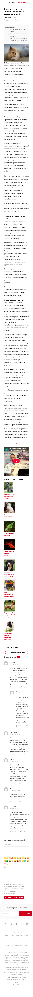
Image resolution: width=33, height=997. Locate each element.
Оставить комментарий (16, 652)
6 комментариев (12, 648)
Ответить (13, 687)
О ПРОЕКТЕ (11, 930)
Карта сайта (16, 984)
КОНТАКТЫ (21, 930)
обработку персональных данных (14, 889)
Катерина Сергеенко (16, 444)
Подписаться (26, 913)
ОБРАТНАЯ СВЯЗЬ (16, 933)
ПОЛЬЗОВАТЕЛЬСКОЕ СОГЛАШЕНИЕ (16, 936)
